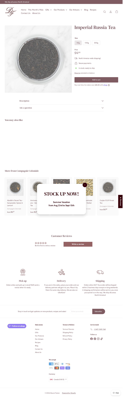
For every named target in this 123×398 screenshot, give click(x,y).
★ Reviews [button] (119, 201)
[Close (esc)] (85, 185)
